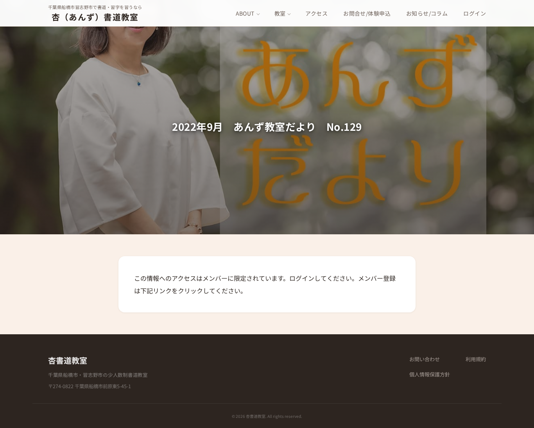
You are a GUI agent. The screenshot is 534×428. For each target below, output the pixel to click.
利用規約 (476, 359)
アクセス (316, 13)
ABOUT (245, 13)
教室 (280, 13)
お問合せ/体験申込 (367, 13)
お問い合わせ (424, 359)
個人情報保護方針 (429, 374)
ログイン (474, 13)
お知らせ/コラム (427, 13)
